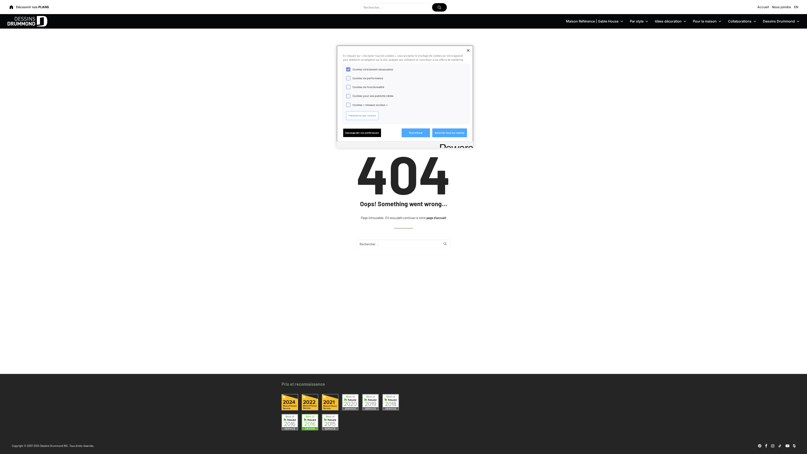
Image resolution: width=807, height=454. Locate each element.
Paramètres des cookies (362, 115)
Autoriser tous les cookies (450, 132)
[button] (440, 7)
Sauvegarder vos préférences (362, 132)
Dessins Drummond (779, 21)
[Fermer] (468, 50)
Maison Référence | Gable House (592, 21)
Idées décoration (668, 21)
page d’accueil (436, 218)
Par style (636, 21)
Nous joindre (781, 7)
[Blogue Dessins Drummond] (27, 21)
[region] (405, 96)
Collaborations (740, 21)
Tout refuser (416, 132)
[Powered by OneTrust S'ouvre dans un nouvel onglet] (455, 145)
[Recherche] (403, 7)
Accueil (763, 7)
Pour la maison (705, 21)
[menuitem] (763, 7)
